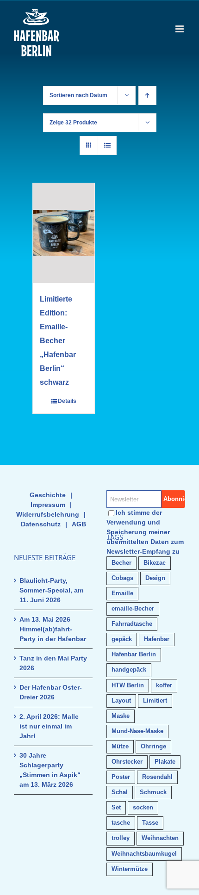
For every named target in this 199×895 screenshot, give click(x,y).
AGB (79, 524)
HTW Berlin (128, 685)
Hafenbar (156, 639)
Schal (120, 792)
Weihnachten (160, 838)
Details (67, 401)
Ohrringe (153, 746)
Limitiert (155, 700)
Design (155, 578)
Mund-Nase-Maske (137, 731)
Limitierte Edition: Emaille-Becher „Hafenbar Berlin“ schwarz (58, 340)
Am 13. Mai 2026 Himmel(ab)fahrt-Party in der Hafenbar (52, 629)
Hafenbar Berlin (134, 654)
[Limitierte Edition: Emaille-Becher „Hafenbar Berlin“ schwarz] (63, 233)
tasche (121, 823)
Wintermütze (130, 869)
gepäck (122, 639)
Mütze (120, 746)
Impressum (48, 504)
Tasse (150, 823)
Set (116, 807)
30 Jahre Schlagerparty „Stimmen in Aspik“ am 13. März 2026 (50, 770)
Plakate (165, 762)
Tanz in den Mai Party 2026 (53, 663)
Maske (121, 716)
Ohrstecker (127, 762)
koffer (164, 685)
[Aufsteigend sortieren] (147, 95)
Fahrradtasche (132, 624)
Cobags (122, 578)
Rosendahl (157, 777)
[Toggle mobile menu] (180, 29)
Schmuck (153, 792)
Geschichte (48, 495)
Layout (121, 700)
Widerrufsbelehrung (47, 514)
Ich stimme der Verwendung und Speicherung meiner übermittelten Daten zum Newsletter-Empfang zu (145, 532)
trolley (121, 838)
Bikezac (154, 563)
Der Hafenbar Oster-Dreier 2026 (50, 692)
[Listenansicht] (107, 145)
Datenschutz (41, 524)
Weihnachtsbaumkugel (144, 854)
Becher (121, 563)
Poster (121, 777)
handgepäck (129, 670)
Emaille (122, 593)
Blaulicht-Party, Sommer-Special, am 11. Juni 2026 (51, 590)
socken (143, 807)
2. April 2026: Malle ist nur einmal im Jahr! (49, 726)
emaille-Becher (133, 608)
